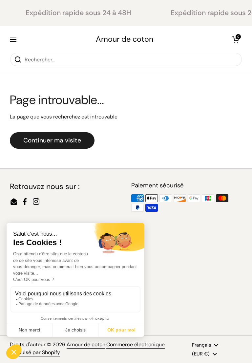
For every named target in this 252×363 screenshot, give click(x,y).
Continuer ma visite (52, 140)
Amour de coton (124, 39)
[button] (235, 39)
